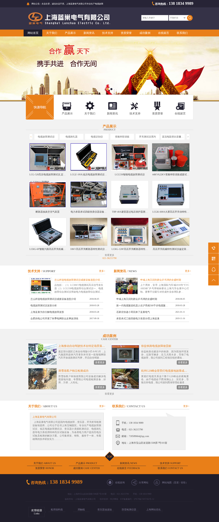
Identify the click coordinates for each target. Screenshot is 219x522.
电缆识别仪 (97, 136)
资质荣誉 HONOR (44, 468)
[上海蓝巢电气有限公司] (69, 24)
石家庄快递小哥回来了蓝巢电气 (133, 312)
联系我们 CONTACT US (170, 468)
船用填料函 (57, 509)
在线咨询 (120, 482)
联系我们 (182, 32)
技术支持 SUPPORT (170, 463)
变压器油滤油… (105, 509)
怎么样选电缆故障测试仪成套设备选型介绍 (53, 299)
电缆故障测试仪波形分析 (43, 305)
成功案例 (144, 32)
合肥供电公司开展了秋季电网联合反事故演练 (54, 318)
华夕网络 (114, 499)
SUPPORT (49, 271)
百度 (176, 482)
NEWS (132, 271)
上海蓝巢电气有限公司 (44, 417)
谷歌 (183, 482)
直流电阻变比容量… (173, 136)
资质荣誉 (126, 32)
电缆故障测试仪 (46, 136)
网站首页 (33, 32)
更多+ (102, 271)
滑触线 (81, 509)
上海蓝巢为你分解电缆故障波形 (47, 312)
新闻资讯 (88, 32)
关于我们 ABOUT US (45, 463)
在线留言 (163, 32)
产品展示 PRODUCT (86, 463)
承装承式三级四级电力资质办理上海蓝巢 (137, 318)
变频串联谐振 (122, 136)
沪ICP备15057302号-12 (144, 499)
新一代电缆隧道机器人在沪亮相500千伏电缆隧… (142, 305)
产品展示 (70, 32)
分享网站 (143, 482)
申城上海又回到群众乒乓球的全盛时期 (136, 299)
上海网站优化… (154, 509)
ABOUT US (50, 406)
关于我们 (51, 32)
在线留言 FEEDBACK (128, 468)
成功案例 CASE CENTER (86, 468)
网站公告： (36, 4)
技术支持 (107, 32)
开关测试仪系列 (147, 136)
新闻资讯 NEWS (128, 463)
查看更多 (100, 362)
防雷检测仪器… (130, 509)
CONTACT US (136, 406)
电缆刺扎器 (72, 136)
